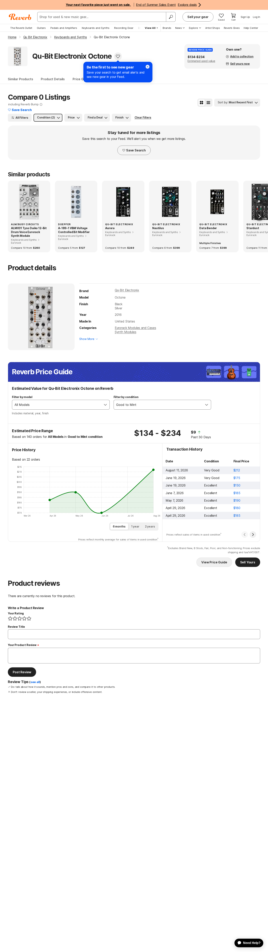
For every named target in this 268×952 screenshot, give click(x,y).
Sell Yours (247, 562)
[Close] (147, 67)
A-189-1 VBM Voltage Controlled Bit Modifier (74, 230)
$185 (236, 493)
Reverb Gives (232, 27)
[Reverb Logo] (20, 17)
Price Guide (81, 79)
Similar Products (20, 79)
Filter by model (22, 397)
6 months (119, 526)
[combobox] (56, 404)
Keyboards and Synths (95, 27)
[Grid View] (201, 102)
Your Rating (16, 613)
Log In (256, 16)
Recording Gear (123, 27)
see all (35, 682)
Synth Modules (125, 332)
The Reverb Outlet (21, 27)
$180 (236, 508)
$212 (236, 470)
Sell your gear (198, 17)
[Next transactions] (253, 534)
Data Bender (208, 228)
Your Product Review (22, 645)
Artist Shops (212, 27)
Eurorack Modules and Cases (135, 328)
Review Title (16, 626)
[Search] (170, 17)
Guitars (41, 27)
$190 (236, 500)
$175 (236, 478)
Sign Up (245, 16)
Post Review (22, 672)
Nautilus (158, 228)
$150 (236, 485)
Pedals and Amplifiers (63, 27)
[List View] (208, 102)
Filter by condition (126, 397)
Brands (167, 27)
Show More (86, 339)
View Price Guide (214, 562)
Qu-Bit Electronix (127, 290)
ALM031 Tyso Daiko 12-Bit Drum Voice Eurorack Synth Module (29, 231)
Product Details (53, 79)
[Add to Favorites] (118, 56)
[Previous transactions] (245, 534)
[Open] (105, 405)
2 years (150, 526)
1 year (135, 526)
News (178, 27)
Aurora (110, 228)
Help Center (251, 27)
